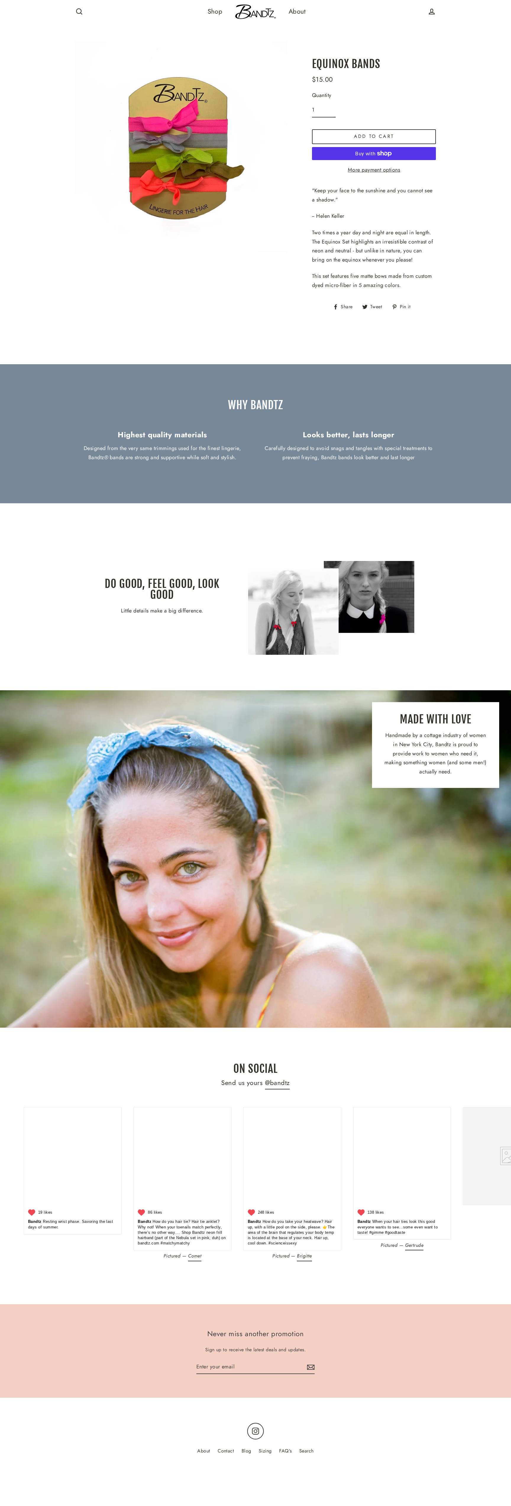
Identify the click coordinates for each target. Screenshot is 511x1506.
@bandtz (277, 1082)
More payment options (374, 170)
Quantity (321, 95)
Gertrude (414, 1245)
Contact (226, 1450)
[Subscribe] (310, 1367)
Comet (194, 1255)
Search (306, 1450)
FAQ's (285, 1450)
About (297, 11)
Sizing (265, 1450)
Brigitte (304, 1255)
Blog (246, 1450)
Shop (215, 11)
